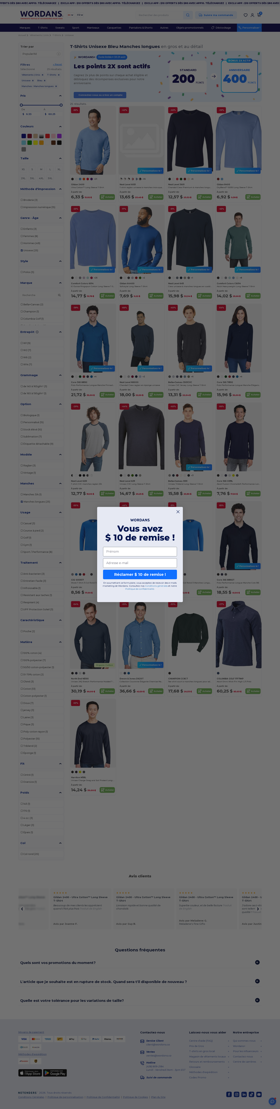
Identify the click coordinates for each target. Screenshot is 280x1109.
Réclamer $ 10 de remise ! (140, 574)
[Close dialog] (178, 511)
